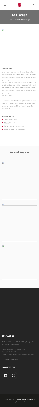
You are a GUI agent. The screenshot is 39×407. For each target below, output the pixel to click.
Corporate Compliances (10, 359)
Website (23, 186)
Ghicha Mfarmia (20, 224)
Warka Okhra (19, 182)
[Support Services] (19, 5)
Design (15, 186)
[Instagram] (13, 375)
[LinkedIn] (5, 375)
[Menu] (5, 4)
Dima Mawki (19, 264)
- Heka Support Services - (24, 399)
